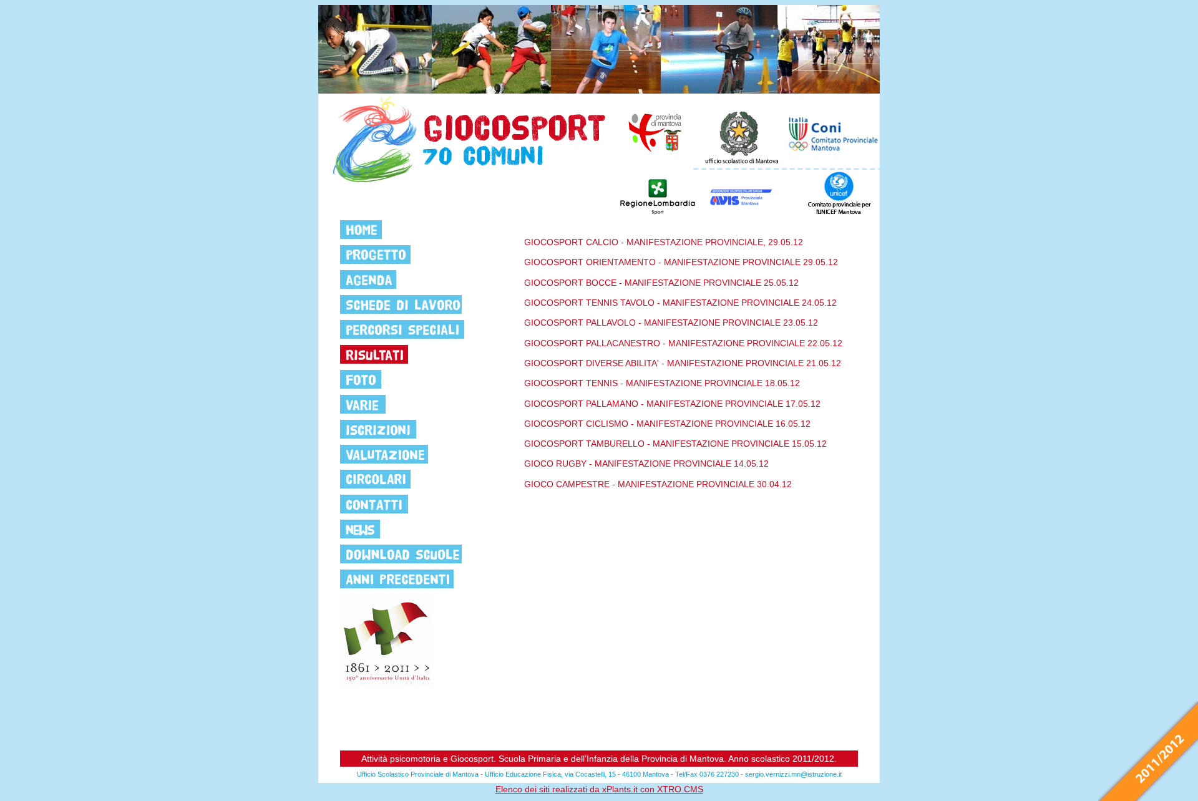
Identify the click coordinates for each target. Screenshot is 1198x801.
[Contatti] (374, 504)
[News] (360, 529)
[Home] (361, 229)
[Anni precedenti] (397, 579)
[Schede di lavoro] (401, 304)
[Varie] (363, 404)
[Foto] (360, 379)
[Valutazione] (384, 454)
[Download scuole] (401, 554)
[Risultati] (374, 354)
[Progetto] (375, 254)
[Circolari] (375, 479)
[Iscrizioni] (378, 429)
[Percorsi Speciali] (402, 329)
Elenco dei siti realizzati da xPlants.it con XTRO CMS (599, 789)
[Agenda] (368, 279)
